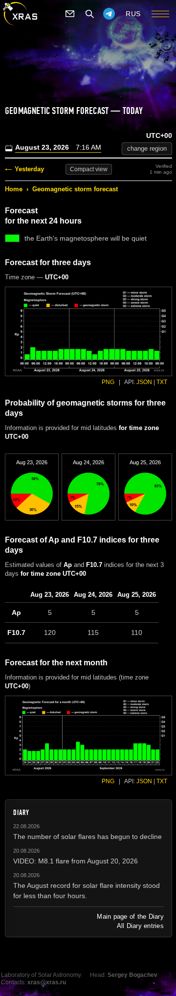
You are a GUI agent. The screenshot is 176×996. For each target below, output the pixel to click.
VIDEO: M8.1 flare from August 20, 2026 (75, 861)
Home (13, 189)
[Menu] (160, 13)
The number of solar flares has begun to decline (87, 836)
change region (147, 148)
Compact (89, 169)
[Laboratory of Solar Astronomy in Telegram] (109, 14)
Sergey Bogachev (132, 975)
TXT (161, 382)
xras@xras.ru (46, 982)
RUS (133, 14)
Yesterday (29, 169)
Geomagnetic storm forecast (75, 189)
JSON (144, 382)
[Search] (89, 14)
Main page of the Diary (130, 916)
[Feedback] (70, 14)
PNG (108, 382)
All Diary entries (140, 925)
